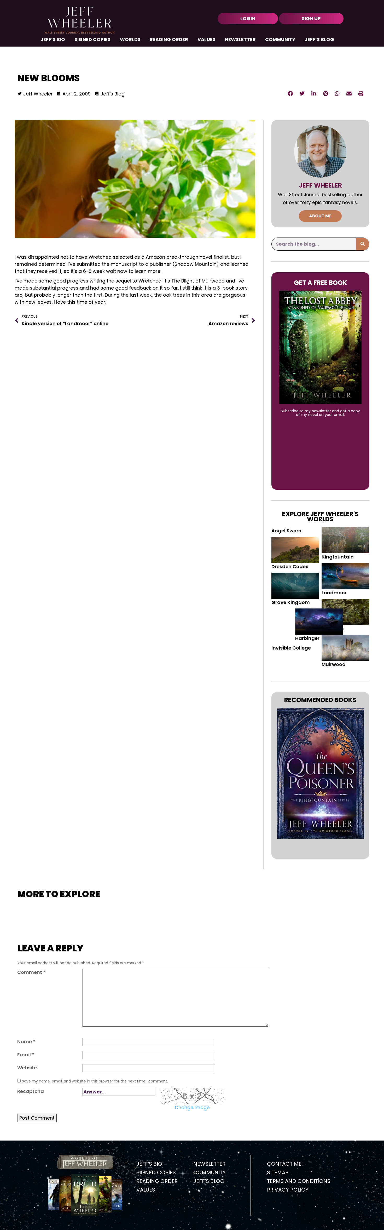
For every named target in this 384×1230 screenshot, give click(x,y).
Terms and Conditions (298, 1181)
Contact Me (284, 1163)
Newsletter (240, 40)
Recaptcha (30, 1091)
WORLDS (130, 40)
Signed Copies (92, 40)
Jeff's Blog (113, 94)
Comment (31, 972)
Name (26, 1041)
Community (280, 40)
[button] (290, 94)
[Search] (362, 244)
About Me (320, 216)
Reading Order (169, 40)
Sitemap (277, 1172)
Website (27, 1067)
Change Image (192, 1107)
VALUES (206, 40)
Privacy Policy (288, 1189)
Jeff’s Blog (319, 40)
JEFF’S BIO (52, 40)
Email (25, 1054)
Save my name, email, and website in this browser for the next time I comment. (95, 1081)
